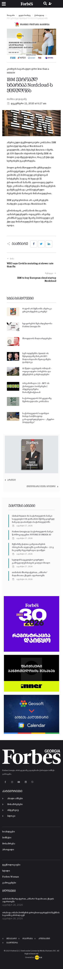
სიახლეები (8, 832)
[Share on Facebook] (33, 244)
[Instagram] (12, 782)
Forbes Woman (10, 877)
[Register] (50, 4)
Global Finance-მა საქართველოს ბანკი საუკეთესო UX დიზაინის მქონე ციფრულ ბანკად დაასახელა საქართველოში (33, 519)
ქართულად (39, 15)
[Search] (45, 4)
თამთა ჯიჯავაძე (17, 99)
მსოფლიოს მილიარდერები (37, 338)
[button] (3, 4)
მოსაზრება (8, 844)
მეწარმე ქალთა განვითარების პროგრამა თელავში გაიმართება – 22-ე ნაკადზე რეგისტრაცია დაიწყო (33, 547)
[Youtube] (19, 782)
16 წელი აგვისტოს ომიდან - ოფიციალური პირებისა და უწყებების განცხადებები (37, 371)
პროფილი (8, 849)
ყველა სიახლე (24, 15)
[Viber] (32, 782)
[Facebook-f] (5, 782)
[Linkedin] (26, 782)
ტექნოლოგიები (11, 865)
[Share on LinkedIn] (49, 244)
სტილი (6, 871)
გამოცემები (9, 883)
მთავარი (11, 15)
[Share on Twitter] (41, 244)
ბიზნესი (6, 838)
